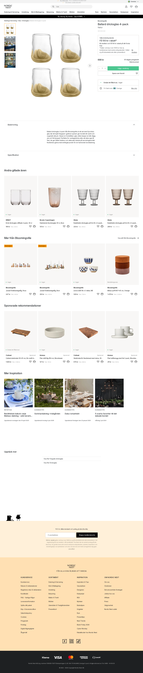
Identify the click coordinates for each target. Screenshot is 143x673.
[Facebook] (64, 641)
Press (106, 601)
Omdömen (107, 586)
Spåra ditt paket (26, 605)
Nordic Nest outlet (110, 609)
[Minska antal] (99, 68)
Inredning (25, 12)
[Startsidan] (8, 6)
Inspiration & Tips (83, 582)
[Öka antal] (105, 68)
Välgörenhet (108, 605)
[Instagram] (71, 641)
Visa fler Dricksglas (50, 463)
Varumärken (113, 12)
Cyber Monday (82, 628)
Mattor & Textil (61, 12)
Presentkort (53, 609)
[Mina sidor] (126, 6)
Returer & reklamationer (29, 586)
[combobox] (133, 1)
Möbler (72, 12)
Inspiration (135, 12)
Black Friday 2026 (83, 625)
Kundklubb (24, 594)
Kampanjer (124, 12)
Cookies (23, 617)
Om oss (107, 582)
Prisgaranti (24, 621)
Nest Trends (81, 621)
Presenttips (81, 617)
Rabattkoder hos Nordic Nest (87, 632)
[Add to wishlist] (30, 226)
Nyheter (104, 12)
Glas (19, 20)
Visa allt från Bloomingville (127, 238)
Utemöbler (81, 12)
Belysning (50, 12)
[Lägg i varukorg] (34, 226)
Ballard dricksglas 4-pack (38, 20)
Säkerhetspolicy (26, 613)
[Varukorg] (136, 6)
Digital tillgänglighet (27, 628)
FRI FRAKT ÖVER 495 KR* (73, 1)
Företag (23, 625)
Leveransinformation (28, 601)
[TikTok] (78, 641)
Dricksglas (25, 20)
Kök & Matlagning (37, 12)
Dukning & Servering (11, 12)
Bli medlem (134, 51)
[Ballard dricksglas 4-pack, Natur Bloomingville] (56, 65)
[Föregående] (23, 66)
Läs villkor (71, 549)
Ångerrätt (24, 632)
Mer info (134, 88)
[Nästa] (90, 66)
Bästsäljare (80, 605)
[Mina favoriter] (131, 6)
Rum (96, 12)
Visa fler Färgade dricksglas (53, 459)
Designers (80, 590)
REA (78, 597)
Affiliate (106, 597)
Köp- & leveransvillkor (28, 609)
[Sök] (53, 6)
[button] (101, 31)
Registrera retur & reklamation (31, 590)
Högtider (80, 609)
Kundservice (25, 582)
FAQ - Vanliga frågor (28, 597)
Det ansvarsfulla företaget (113, 590)
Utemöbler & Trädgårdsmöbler (59, 605)
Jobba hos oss (109, 594)
